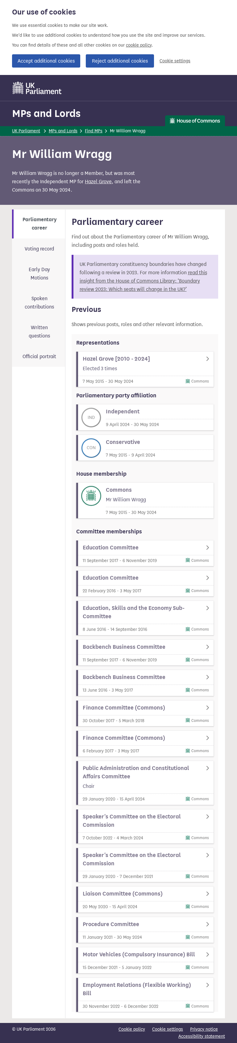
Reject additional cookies (120, 61)
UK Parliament (26, 131)
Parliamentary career (39, 224)
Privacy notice (204, 1029)
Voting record (39, 249)
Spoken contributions (39, 303)
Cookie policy (131, 1029)
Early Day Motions (39, 274)
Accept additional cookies (46, 61)
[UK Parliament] (37, 88)
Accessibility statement (201, 1036)
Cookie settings (175, 61)
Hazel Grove (98, 181)
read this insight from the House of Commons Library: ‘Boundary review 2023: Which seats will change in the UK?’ (143, 281)
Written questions (39, 332)
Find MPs (93, 131)
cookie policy (139, 45)
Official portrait (39, 356)
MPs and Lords (46, 113)
